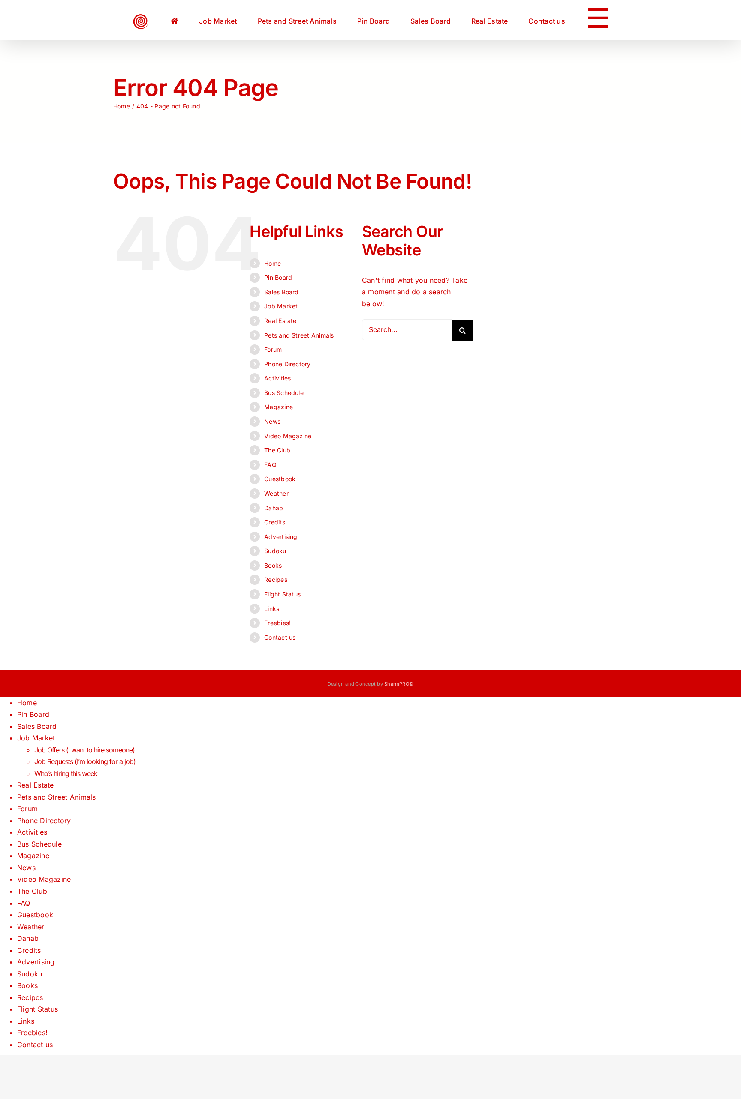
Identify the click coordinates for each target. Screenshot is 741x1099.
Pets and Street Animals (299, 335)
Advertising (281, 536)
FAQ (270, 464)
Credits (274, 522)
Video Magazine (287, 436)
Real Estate (280, 320)
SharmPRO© (398, 684)
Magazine (278, 406)
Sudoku (275, 550)
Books (273, 565)
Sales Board (281, 292)
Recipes (275, 579)
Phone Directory (287, 364)
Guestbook (279, 478)
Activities (277, 378)
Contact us (279, 637)
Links (271, 608)
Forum (273, 349)
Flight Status (282, 594)
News (272, 421)
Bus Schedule (284, 392)
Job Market (281, 306)
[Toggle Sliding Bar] (553, 20)
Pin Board (278, 277)
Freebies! (277, 622)
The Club (277, 450)
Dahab (273, 508)
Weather (276, 493)
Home (272, 263)
